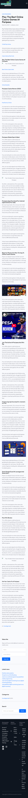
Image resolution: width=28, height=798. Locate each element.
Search (22, 711)
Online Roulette (6, 85)
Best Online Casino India (8, 69)
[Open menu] (27, 3)
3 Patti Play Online (6, 44)
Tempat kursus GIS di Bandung (9, 675)
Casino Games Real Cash (8, 56)
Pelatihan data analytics (8, 673)
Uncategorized (6, 14)
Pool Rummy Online (7, 102)
